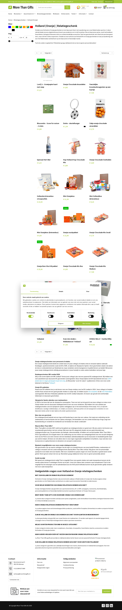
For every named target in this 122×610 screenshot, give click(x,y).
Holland (52, 383)
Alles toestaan (86, 323)
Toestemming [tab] (34, 291)
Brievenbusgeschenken (44, 14)
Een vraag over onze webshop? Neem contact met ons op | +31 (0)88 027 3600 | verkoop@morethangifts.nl (40, 2)
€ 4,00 (39, 129)
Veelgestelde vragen (43, 568)
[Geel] (13, 27)
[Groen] (17, 27)
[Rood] (31, 27)
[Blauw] (10, 27)
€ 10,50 (39, 202)
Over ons (94, 2)
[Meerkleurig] (20, 27)
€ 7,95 (91, 93)
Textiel (73, 14)
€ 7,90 (91, 272)
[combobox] (50, 7)
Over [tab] (87, 291)
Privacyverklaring (68, 568)
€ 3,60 (65, 165)
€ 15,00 (66, 235)
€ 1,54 (65, 126)
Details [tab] (61, 291)
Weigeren (61, 323)
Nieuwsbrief (108, 2)
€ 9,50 (39, 235)
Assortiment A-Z (29, 14)
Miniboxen (56, 14)
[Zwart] (13, 30)
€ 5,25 (39, 342)
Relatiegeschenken (20, 20)
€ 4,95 (65, 87)
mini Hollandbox (107, 391)
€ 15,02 (92, 345)
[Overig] (28, 27)
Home (10, 14)
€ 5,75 (91, 235)
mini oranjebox (93, 391)
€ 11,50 (66, 199)
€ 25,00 (39, 269)
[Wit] (10, 30)
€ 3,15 (39, 163)
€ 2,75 (91, 129)
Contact (100, 2)
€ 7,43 (65, 345)
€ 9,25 (91, 202)
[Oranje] (24, 27)
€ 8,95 (65, 269)
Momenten (17, 14)
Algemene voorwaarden (70, 562)
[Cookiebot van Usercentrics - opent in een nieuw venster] (91, 285)
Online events (65, 14)
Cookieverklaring (68, 565)
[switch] (50, 316)
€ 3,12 (39, 90)
